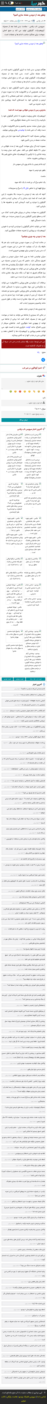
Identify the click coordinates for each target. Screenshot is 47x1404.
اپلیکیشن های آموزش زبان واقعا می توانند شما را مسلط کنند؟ (26, 985)
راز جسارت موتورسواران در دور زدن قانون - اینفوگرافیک (28, 769)
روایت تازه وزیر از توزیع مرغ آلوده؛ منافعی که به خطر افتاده (26, 929)
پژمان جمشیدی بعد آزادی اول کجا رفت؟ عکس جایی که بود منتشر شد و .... (32, 502)
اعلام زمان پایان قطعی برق (36, 1281)
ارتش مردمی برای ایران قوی (36, 1069)
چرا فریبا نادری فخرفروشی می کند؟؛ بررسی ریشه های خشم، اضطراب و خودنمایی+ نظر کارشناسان (14, 506)
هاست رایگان (12, 1396)
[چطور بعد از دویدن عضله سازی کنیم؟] (23, 54)
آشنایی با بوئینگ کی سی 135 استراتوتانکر (32, 903)
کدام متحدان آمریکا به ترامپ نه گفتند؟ (33, 689)
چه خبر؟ (18, 3)
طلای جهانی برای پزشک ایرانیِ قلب (34, 1165)
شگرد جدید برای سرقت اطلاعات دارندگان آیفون (30, 891)
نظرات (39, 376)
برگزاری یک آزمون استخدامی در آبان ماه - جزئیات (29, 1147)
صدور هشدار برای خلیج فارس (36, 753)
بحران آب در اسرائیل (38, 1315)
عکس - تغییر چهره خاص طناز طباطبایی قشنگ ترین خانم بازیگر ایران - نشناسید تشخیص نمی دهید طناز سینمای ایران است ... (32, 545)
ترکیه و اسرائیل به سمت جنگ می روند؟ (32, 1265)
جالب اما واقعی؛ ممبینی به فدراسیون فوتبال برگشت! (29, 1287)
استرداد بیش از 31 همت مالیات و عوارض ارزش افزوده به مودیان (25, 865)
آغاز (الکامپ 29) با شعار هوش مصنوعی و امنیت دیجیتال (27, 711)
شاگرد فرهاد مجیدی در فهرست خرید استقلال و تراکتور (28, 1201)
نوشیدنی (21, 130)
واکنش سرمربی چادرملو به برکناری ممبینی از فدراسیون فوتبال (26, 1229)
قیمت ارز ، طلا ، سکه (35, 679)
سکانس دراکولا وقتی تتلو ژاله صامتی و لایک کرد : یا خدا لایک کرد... (14, 575)
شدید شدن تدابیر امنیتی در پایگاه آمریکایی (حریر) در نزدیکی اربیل (24, 1346)
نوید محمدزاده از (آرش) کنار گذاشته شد (33, 859)
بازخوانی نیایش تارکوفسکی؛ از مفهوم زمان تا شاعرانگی (28, 1372)
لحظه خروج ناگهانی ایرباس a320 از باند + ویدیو (30, 737)
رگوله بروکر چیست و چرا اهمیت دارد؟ (33, 1047)
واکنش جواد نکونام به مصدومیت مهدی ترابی (31, 1063)
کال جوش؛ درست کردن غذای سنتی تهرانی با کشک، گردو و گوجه (25, 1378)
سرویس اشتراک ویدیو (27, 1396)
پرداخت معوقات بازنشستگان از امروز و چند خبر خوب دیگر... (26, 743)
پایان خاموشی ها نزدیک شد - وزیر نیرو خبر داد (30, 1031)
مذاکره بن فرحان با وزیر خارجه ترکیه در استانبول (30, 1223)
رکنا (38, 352)
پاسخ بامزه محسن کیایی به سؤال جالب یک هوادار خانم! (14, 648)
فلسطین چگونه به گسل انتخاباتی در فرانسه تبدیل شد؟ (28, 781)
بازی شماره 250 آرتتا (38, 1303)
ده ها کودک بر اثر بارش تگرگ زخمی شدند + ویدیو (29, 1217)
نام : (44, 397)
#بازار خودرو (20, 9)
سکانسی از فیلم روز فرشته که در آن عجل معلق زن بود (32, 575)
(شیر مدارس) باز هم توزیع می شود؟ (34, 793)
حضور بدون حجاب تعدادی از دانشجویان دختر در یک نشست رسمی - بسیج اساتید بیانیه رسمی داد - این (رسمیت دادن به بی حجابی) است (23, 1335)
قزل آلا (26, 188)
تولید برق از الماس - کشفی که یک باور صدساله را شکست (27, 1081)
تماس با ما (41, 1396)
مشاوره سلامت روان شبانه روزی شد (33, 775)
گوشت (28, 327)
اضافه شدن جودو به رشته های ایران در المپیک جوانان (28, 1159)
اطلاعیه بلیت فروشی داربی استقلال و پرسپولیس (30, 1153)
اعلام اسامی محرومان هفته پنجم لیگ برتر (32, 897)
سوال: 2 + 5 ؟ (40, 408)
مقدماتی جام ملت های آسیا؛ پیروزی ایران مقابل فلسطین (27, 1355)
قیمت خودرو (7, 679)
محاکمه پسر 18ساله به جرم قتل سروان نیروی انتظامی (29, 1075)
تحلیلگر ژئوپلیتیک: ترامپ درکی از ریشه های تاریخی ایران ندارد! (25, 1107)
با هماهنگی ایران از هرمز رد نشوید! (34, 1005)
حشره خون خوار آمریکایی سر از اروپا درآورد (31, 875)
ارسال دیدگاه (23, 420)
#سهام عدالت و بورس (34, 9)
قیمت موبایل (19, 679)
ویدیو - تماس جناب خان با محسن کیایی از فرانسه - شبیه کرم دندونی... (32, 602)
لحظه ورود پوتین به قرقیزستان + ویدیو (33, 1309)
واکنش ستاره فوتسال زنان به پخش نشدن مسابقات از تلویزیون (25, 839)
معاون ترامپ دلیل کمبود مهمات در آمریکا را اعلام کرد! (28, 787)
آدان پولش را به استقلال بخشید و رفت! (33, 695)
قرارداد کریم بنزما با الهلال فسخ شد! (34, 949)
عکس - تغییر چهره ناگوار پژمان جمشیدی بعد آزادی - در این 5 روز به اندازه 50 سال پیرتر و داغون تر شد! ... (14, 540)
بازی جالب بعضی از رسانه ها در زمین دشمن (31, 1249)
